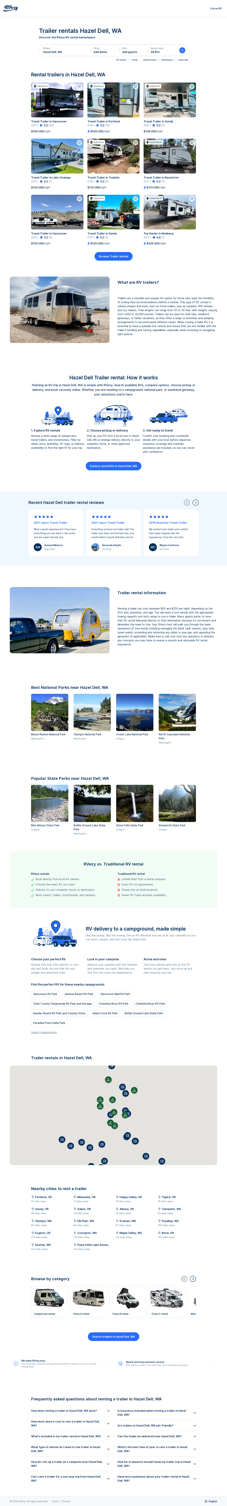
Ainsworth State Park (172, 825)
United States (149, 60)
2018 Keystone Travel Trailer (168, 522)
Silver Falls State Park (129, 825)
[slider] (43, 125)
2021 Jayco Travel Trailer (50, 522)
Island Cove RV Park (105, 1013)
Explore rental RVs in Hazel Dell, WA (113, 466)
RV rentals (121, 60)
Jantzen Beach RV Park (78, 994)
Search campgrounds (44, 1032)
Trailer (134, 60)
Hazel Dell (183, 60)
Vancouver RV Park (45, 994)
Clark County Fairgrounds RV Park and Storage (62, 1003)
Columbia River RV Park (113, 1003)
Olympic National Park (87, 734)
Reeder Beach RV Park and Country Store (59, 1013)
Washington (167, 60)
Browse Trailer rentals (113, 256)
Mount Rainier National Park (48, 734)
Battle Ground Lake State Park (144, 1013)
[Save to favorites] (79, 86)
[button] (65, 50)
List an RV (216, 8)
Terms (55, 1501)
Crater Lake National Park (132, 734)
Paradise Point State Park (49, 1023)
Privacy (66, 1501)
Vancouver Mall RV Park (115, 994)
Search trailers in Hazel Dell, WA (113, 1336)
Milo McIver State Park (45, 825)
